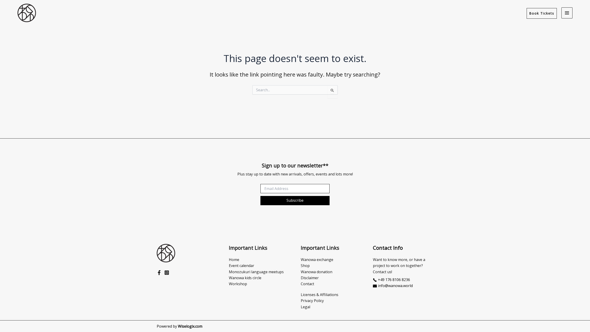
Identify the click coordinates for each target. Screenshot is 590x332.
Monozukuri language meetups (256, 271)
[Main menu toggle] (566, 12)
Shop (305, 265)
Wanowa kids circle (245, 277)
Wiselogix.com (190, 326)
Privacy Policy (312, 300)
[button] (542, 13)
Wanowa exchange (317, 259)
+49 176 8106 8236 (394, 279)
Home (234, 259)
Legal (305, 306)
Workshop (238, 283)
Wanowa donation (316, 271)
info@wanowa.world (395, 285)
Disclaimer (310, 277)
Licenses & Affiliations (319, 294)
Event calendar (241, 265)
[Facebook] (159, 272)
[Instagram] (166, 272)
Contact (307, 283)
